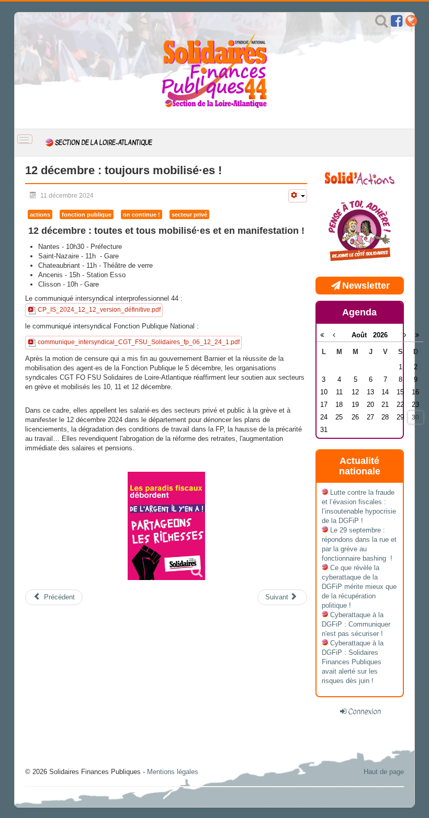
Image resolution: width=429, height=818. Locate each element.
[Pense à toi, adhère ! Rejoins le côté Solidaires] (359, 231)
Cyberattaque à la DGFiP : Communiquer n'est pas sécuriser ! (356, 624)
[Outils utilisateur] (297, 195)
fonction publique (86, 214)
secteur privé (189, 214)
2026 (380, 335)
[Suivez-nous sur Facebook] (396, 23)
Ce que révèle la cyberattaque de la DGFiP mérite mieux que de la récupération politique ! (359, 586)
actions (40, 214)
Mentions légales (172, 772)
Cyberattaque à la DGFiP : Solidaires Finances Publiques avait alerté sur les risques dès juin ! (352, 662)
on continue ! (141, 214)
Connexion (364, 711)
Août (362, 335)
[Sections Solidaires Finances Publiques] (411, 23)
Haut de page (384, 772)
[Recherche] (381, 23)
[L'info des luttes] (359, 177)
